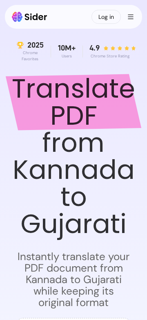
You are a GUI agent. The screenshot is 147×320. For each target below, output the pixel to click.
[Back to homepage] (29, 17)
